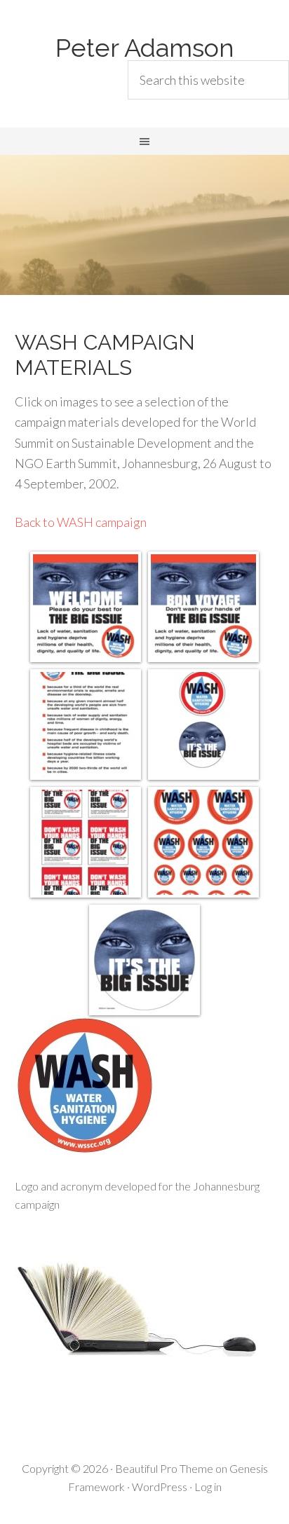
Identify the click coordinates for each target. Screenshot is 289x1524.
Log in (208, 1486)
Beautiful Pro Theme (164, 1468)
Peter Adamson (144, 47)
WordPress (159, 1486)
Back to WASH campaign (81, 522)
